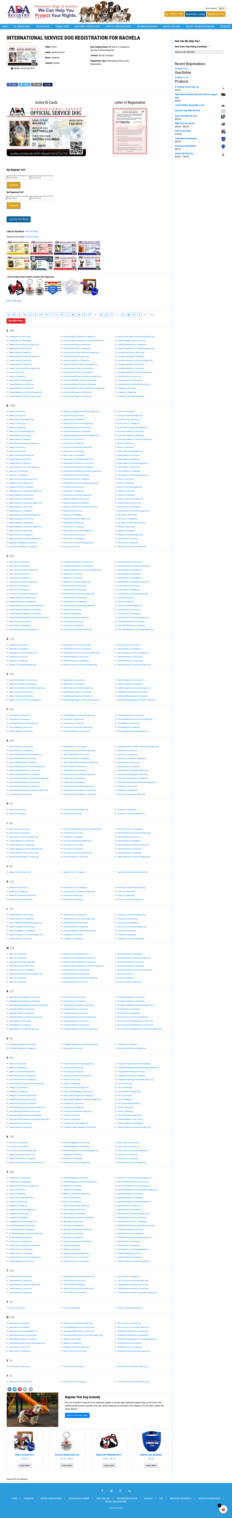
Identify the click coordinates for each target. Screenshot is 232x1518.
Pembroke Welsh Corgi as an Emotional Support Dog (27, 1107)
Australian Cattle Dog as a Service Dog (131, 352)
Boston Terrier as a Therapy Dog (128, 423)
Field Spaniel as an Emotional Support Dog (23, 723)
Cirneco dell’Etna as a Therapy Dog (129, 570)
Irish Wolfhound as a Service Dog (129, 837)
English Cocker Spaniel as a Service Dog (22, 680)
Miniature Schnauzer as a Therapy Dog (131, 966)
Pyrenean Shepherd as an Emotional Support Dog (134, 1127)
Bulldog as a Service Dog (126, 527)
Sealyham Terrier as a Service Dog (20, 1249)
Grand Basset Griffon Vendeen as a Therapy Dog (79, 794)
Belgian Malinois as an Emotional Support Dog (25, 515)
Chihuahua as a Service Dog (72, 574)
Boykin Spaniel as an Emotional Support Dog (133, 463)
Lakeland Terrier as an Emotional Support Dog (78, 919)
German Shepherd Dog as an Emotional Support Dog (26, 766)
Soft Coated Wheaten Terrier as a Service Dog (133, 1182)
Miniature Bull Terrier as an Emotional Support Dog (80, 978)
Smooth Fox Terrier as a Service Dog (75, 1257)
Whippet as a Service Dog (72, 1339)
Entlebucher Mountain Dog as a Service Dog (132, 692)
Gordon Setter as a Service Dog (74, 778)
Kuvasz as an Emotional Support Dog (130, 899)
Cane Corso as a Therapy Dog (19, 590)
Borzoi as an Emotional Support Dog (130, 416)
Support (148, 1498)
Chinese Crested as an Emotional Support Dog (79, 594)
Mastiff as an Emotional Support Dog (75, 954)
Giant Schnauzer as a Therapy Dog (74, 747)
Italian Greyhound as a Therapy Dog (130, 853)
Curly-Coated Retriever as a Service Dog (131, 622)
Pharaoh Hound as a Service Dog (20, 1123)
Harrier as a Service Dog (17, 810)
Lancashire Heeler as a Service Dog (75, 923)
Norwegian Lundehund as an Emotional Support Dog (135, 1005)
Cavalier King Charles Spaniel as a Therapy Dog (25, 614)
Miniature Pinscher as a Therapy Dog (130, 954)
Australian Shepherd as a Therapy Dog (130, 368)
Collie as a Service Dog (125, 598)
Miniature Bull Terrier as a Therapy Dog (76, 974)
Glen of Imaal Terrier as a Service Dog (76, 754)
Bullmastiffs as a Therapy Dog (128, 543)
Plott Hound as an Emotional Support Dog (77, 1076)
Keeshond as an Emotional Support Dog (22, 895)
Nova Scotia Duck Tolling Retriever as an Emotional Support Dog (140, 1029)
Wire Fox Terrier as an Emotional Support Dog (133, 1327)
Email (38, 84)
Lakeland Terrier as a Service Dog (20, 939)
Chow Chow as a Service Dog (73, 622)
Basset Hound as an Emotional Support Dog (24, 443)
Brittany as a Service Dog (126, 491)
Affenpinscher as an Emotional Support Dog (24, 345)
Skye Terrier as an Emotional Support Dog (77, 1241)
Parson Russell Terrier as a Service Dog (22, 1076)
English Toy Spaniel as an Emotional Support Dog (134, 688)
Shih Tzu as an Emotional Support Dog (76, 1206)
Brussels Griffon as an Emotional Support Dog (133, 511)
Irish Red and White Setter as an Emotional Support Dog (82, 829)
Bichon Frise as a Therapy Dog (73, 443)
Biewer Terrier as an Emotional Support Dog (78, 459)
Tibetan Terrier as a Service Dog (74, 1281)
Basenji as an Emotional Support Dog (21, 431)
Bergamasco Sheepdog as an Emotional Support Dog (81, 411)
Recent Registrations (116, 1501)
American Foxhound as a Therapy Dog (76, 360)
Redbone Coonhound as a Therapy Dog (22, 1158)
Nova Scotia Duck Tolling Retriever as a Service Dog (135, 1021)
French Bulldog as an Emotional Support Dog (133, 731)
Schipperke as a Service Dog (18, 1214)
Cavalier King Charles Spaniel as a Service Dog (25, 610)
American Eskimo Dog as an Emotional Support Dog (81, 352)
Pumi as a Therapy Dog (125, 1111)
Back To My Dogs (14, 301)
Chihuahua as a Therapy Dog (72, 578)
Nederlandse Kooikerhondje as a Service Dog (24, 997)
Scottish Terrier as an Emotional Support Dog (24, 1245)
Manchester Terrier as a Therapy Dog (21, 970)
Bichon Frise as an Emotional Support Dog (77, 447)
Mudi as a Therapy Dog (125, 978)
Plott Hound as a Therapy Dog (73, 1072)
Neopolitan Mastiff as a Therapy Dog (21, 1013)
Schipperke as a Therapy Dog (19, 1217)
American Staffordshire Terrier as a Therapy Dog (79, 384)
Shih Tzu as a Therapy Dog (72, 1202)
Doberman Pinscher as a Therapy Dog (76, 661)
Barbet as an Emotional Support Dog (21, 419)
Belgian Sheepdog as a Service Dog (21, 519)
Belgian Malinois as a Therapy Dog (20, 511)
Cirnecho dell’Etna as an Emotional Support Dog (134, 566)
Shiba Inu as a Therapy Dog (72, 1190)
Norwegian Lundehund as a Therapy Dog (131, 1001)
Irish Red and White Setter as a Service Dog (23, 853)
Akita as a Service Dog (16, 372)
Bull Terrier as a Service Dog (127, 515)
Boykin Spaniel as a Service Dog (128, 455)
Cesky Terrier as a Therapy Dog (19, 625)
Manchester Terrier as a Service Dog (21, 966)
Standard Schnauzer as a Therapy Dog (130, 1233)
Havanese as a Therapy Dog (127, 810)
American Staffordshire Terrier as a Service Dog (79, 380)
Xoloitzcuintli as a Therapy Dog (73, 1366)
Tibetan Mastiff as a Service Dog (20, 1277)
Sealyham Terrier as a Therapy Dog (20, 1253)
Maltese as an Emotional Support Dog (22, 962)
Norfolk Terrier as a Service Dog (74, 997)
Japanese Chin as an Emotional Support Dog (133, 872)
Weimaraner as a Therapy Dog (19, 1327)
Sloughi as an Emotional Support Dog (76, 1253)
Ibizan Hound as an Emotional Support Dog (23, 837)
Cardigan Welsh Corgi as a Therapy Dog (22, 602)
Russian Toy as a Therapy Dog (128, 1158)
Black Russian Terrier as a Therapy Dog (76, 479)
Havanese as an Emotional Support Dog (131, 814)
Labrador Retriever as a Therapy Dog (21, 919)
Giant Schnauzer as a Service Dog (20, 794)
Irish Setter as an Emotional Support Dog (77, 841)
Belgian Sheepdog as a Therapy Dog (21, 523)
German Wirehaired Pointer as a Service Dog (24, 782)
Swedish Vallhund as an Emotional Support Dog (134, 1261)
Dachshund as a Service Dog (18, 645)
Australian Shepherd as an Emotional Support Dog (135, 372)
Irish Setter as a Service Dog (73, 833)
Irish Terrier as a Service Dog (73, 845)
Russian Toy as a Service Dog (128, 1155)
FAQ (161, 1498)
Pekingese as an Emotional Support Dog (22, 1095)
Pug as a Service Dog (125, 1084)
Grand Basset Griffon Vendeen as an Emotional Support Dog (138, 747)
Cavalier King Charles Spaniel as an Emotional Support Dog (29, 617)
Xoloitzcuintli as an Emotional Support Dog (132, 1366)
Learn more (25, 1465)
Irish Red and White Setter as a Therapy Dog (24, 857)
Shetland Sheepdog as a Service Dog (21, 1261)
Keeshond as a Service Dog (18, 887)
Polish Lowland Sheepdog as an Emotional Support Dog (82, 1099)
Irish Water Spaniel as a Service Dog (75, 857)
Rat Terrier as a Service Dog (18, 1143)
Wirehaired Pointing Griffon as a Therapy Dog (133, 1335)
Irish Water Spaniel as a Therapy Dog (130, 829)
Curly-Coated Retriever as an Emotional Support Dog (135, 629)
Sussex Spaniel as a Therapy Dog (129, 1245)
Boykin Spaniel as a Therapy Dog (129, 459)
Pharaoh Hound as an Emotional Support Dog (78, 1064)
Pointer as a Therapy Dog (71, 1084)
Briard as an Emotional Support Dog (130, 487)
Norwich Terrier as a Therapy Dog (129, 1013)
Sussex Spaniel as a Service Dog (129, 1241)
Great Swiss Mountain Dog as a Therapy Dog (133, 778)
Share (13, 84)
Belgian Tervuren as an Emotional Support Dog (25, 539)
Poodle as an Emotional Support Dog (75, 1123)
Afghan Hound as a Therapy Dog (20, 352)
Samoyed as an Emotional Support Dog (22, 1210)
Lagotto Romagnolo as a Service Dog (22, 927)
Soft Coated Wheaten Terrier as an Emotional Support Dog (137, 1190)
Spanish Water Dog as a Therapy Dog (130, 1198)
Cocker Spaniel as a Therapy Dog (129, 590)
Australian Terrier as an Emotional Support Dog (134, 384)
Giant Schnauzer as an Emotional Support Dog (79, 750)
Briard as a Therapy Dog (126, 483)
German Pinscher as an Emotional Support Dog (25, 754)
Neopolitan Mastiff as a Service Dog (21, 1009)
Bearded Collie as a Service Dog (20, 459)
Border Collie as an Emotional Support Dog (77, 531)
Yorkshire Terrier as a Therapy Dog (75, 1382)
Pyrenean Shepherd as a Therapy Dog (130, 1123)
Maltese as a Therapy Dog (18, 958)
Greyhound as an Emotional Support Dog (131, 794)
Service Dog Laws (171, 26)
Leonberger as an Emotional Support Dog (132, 915)
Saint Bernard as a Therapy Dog (19, 1182)
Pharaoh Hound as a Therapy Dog (20, 1127)
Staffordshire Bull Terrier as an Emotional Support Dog (136, 1226)
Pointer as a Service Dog (71, 1080)
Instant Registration (51, 1498)
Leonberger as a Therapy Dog (73, 939)
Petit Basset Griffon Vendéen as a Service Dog (25, 1111)
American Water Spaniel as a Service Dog (77, 392)
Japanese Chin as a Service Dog (20, 872)
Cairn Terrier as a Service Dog (19, 562)
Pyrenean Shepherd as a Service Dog (130, 1119)
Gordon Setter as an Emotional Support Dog (78, 786)
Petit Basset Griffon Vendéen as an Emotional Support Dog (29, 1119)
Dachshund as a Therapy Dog (18, 649)
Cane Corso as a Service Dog (19, 586)
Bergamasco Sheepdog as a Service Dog (23, 543)
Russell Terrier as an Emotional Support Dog (133, 1151)
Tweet (25, 84)
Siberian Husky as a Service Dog (74, 1210)
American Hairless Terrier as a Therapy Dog (78, 372)
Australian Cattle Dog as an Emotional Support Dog (135, 360)
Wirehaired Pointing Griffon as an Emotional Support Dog (137, 1339)
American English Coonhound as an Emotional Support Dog (83, 341)
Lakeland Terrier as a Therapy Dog (74, 915)
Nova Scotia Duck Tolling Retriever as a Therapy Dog (135, 1025)
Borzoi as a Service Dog (71, 546)
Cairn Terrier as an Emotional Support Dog (23, 570)
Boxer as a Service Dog (125, 443)
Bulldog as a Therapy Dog (126, 531)
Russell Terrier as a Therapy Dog (128, 1146)
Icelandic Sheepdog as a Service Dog (21, 841)
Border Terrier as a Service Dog (73, 535)
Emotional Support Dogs (87, 26)
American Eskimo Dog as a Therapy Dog (76, 348)
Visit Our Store (32, 237)
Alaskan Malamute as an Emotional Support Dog (25, 392)
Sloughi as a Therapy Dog (71, 1249)
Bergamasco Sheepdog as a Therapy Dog (23, 546)
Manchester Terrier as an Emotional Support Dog (25, 974)
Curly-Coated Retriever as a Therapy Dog (131, 625)
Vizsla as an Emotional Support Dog (130, 1308)
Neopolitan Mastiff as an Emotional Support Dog (25, 1017)
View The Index (31, 231)
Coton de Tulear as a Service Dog (129, 610)
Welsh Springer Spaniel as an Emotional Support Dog (27, 1343)
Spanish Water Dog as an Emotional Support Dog (134, 1202)
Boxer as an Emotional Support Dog (130, 451)
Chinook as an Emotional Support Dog (76, 617)
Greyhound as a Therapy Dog (127, 790)
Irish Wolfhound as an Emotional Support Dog (133, 845)
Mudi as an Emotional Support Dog (129, 982)
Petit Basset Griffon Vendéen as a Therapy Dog (25, 1115)
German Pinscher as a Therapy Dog (21, 750)
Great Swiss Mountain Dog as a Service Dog (133, 774)
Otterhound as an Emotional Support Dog (132, 1048)
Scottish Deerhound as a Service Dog (21, 1226)
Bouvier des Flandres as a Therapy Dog (131, 435)
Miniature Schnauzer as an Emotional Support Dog (135, 970)
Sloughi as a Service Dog (71, 1245)
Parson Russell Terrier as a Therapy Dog (22, 1080)
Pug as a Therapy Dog (125, 1087)
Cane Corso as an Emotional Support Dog (23, 594)
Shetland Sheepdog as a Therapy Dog (75, 1178)
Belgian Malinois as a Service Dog (20, 507)
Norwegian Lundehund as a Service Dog (131, 997)
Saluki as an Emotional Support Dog (21, 1198)
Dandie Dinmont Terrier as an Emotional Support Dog (81, 653)
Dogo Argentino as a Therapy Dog (129, 649)
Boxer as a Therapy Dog (126, 447)
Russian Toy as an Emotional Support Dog (132, 1162)
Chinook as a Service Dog (72, 610)
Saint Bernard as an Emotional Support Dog (23, 1186)
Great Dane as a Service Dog (127, 750)
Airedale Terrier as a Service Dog (20, 360)
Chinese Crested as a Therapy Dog (74, 590)
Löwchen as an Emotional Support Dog (131, 939)
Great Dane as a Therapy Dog (127, 754)
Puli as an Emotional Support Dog (129, 1103)
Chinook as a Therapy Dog (72, 614)
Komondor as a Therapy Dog (73, 899)
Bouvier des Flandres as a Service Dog (131, 431)
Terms (111, 1508)
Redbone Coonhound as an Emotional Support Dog (26, 1162)
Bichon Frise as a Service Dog (73, 439)
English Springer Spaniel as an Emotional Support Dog (81, 700)
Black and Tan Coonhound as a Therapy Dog (78, 467)
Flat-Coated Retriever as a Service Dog (76, 731)
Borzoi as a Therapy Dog (126, 411)
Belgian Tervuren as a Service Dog (20, 531)
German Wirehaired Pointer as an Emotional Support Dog (28, 790)
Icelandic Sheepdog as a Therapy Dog (21, 845)
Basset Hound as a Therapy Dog (20, 439)
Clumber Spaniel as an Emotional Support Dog (133, 582)
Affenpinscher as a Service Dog (19, 337)
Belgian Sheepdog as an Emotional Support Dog (25, 527)
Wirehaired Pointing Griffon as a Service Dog (133, 1331)
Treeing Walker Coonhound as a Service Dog (133, 1285)
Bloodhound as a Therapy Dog (73, 491)
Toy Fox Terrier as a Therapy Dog (129, 1277)
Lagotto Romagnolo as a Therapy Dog (22, 931)
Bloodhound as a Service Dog (73, 487)
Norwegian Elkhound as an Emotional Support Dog (80, 1029)
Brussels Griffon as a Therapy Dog (129, 507)
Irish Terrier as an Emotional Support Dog (77, 853)
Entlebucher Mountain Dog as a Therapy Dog (133, 696)
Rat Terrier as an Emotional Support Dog (22, 1151)
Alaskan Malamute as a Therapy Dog (21, 388)
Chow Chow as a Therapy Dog (73, 625)
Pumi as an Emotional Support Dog (129, 1115)
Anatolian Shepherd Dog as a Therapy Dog (132, 345)
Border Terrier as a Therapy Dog (74, 539)
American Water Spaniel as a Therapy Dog (77, 396)
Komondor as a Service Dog (72, 895)
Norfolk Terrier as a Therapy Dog (74, 1001)
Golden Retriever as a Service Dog (74, 766)
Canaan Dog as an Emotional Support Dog (23, 582)
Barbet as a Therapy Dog (17, 416)
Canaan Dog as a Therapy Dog (19, 578)
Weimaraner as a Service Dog (19, 1323)
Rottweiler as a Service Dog (72, 1155)
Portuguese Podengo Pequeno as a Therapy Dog (134, 1064)
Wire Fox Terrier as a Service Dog (74, 1351)
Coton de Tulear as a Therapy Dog (129, 614)
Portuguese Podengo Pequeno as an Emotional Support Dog (138, 1068)
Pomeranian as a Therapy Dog (73, 1107)
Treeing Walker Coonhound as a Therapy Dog (133, 1288)
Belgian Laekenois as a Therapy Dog (21, 499)
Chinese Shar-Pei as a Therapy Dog (75, 602)
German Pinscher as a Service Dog (20, 747)
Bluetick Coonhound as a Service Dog (76, 499)
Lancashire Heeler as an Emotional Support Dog (79, 931)
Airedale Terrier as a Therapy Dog (20, 364)
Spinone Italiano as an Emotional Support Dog (133, 1214)
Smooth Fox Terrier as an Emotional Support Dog (134, 1178)
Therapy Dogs (62, 26)
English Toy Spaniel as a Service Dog (130, 680)
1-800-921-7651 (175, 14)
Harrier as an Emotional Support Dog (75, 810)
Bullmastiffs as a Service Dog (128, 539)
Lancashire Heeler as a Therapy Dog (75, 927)
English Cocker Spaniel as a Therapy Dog (23, 684)
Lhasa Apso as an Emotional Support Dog (132, 927)
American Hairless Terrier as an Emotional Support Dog (82, 376)
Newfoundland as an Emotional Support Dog (24, 1029)
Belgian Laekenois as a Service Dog (21, 495)
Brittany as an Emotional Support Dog (130, 499)
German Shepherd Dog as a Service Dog (22, 758)
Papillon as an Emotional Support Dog (22, 1072)
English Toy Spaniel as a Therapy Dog (130, 684)
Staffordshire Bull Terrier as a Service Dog (132, 1217)
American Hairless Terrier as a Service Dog (78, 368)
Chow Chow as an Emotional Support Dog (77, 629)
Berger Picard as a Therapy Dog (73, 419)
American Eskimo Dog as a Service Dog (76, 345)
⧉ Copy (47, 84)
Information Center (147, 26)
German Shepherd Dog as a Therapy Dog (22, 762)
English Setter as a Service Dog (73, 680)
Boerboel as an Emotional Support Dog (76, 519)
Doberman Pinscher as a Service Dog (75, 657)
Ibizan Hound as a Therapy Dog (19, 833)
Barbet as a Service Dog (17, 411)
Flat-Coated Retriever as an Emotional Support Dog (135, 719)
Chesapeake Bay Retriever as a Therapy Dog (78, 566)
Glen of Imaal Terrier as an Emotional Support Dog (80, 762)
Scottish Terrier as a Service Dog (20, 1237)
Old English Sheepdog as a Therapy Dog (22, 1048)
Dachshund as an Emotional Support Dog (23, 653)
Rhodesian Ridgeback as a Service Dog (76, 1143)
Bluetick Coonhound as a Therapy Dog (76, 503)
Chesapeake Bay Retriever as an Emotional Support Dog (82, 570)
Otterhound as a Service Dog (73, 1048)
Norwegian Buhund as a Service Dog (75, 1009)
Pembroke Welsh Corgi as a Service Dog (22, 1099)
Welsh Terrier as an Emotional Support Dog (78, 1323)
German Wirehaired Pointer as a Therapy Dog (24, 786)
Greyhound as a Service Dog (127, 786)
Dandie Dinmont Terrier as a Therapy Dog (77, 649)
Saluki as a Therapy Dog (17, 1194)
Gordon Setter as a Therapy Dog (74, 782)
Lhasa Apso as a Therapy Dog (128, 923)
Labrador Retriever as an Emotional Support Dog (25, 923)
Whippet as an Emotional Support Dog (76, 1347)
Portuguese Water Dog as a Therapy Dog (131, 1076)
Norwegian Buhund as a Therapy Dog (75, 1013)
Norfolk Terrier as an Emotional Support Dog (78, 1005)
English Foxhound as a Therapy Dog (21, 696)
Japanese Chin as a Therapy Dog (74, 872)
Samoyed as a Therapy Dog (18, 1206)
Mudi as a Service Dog (125, 974)
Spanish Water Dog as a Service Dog (130, 1194)
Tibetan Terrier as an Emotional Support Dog (78, 1288)
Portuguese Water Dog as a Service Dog (131, 1072)
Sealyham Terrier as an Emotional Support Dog (25, 1257)
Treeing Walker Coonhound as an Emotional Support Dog (137, 1292)
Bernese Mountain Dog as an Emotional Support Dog (81, 435)
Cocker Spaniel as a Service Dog (129, 586)
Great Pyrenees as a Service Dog (129, 762)
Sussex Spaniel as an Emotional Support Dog (133, 1249)
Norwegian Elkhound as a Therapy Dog (76, 1025)
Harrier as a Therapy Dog (17, 814)
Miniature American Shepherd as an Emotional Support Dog (83, 966)
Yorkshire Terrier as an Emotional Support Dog (133, 1382)
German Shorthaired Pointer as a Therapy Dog (24, 774)
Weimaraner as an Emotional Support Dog (23, 1331)
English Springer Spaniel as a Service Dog (77, 692)
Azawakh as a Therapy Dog (127, 392)
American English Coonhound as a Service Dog (25, 396)
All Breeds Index (22, 26)
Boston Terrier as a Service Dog (128, 419)
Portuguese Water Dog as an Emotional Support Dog (135, 1080)
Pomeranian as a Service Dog (73, 1103)
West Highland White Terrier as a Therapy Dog (78, 1331)
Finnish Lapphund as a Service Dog (20, 727)
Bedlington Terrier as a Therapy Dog (21, 487)
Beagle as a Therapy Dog (17, 451)
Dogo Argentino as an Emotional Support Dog (133, 653)
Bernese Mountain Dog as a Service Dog (76, 427)
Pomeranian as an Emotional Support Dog (77, 1111)
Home (5, 26)
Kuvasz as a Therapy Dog (126, 895)
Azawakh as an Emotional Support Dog (131, 396)
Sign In (221, 8)
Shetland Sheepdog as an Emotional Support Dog (80, 1182)
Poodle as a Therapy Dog (71, 1119)
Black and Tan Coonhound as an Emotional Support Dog (82, 471)
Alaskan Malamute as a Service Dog (21, 384)
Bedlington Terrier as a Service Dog (21, 483)
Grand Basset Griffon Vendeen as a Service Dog (79, 790)
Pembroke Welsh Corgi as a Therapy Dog (23, 1103)
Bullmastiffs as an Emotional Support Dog (132, 546)
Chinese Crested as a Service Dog (74, 586)
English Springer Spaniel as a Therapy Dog (77, 696)
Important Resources (180, 1498)
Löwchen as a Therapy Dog (127, 935)
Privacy (120, 1508)
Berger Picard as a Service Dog (73, 416)
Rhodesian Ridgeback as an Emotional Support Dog (80, 1151)
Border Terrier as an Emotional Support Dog (78, 543)
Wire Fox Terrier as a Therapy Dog (129, 1323)
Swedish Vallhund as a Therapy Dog (130, 1257)
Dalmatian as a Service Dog (18, 657)
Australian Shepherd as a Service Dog (130, 364)
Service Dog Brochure (210, 1498)
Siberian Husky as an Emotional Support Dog (78, 1217)
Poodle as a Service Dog (71, 1115)
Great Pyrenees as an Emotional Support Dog (133, 770)
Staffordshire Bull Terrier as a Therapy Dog (132, 1221)
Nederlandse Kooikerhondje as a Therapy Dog (24, 1001)
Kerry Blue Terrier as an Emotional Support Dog (79, 892)
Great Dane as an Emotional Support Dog (131, 758)
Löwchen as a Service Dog (126, 931)
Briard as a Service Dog (125, 479)
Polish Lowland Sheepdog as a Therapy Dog (78, 1095)
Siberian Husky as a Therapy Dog (74, 1214)
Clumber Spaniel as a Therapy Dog (129, 578)
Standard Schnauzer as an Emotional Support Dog (134, 1237)
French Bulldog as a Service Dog (128, 723)
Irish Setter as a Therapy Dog (73, 837)
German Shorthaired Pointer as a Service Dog (24, 770)
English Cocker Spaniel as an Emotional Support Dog (27, 688)
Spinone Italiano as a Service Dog (129, 1206)
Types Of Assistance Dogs (118, 26)
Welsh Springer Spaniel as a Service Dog (22, 1335)
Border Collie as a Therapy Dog (73, 527)
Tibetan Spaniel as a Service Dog (20, 1288)
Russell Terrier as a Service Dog (128, 1143)
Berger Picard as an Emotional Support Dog (78, 423)
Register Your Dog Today (77, 1415)
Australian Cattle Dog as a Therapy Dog (131, 356)
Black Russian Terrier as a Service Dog (76, 475)
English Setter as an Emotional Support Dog (78, 688)
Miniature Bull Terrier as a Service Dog (76, 970)
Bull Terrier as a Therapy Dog (127, 519)
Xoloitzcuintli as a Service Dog (19, 1366)
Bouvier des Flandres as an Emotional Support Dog (135, 439)
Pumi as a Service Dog (125, 1107)
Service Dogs (42, 26)
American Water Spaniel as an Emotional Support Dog (136, 337)
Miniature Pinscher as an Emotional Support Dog (134, 958)
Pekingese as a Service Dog (18, 1087)
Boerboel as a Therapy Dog (72, 515)
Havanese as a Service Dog (72, 814)
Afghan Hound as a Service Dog (19, 348)
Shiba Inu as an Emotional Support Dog (76, 1194)
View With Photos (15, 321)
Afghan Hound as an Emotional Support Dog (24, 356)
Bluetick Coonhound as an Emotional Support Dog (80, 507)
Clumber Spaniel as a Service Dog (129, 574)
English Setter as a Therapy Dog (74, 684)
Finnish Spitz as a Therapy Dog (73, 723)
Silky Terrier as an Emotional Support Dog (77, 1229)
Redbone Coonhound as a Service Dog (22, 1155)
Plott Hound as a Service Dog (73, 1068)
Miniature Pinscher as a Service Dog (75, 982)
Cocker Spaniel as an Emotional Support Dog (133, 594)
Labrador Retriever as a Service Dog (21, 915)
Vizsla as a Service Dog (17, 1308)
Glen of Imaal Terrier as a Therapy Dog (76, 758)
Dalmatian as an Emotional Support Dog (22, 665)
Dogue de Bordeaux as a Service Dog (130, 657)
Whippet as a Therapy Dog (72, 1343)
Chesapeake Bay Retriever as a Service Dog (78, 562)
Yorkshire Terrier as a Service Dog (20, 1382)
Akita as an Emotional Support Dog (21, 380)
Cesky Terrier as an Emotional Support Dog (23, 629)
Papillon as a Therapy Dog (18, 1068)
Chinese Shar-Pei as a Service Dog (74, 598)
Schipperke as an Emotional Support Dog (23, 1221)
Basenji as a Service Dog (17, 423)
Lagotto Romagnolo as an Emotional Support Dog (26, 935)
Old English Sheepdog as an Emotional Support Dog (80, 1044)
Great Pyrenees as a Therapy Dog (129, 766)
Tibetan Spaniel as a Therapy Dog (20, 1292)
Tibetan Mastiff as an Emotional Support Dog (24, 1285)
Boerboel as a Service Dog (72, 511)
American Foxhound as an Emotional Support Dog (80, 364)
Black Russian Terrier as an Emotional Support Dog (80, 483)
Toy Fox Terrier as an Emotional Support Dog (133, 1281)
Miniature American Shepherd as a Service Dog (79, 958)
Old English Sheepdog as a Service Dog (22, 1044)
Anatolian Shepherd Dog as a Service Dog (132, 341)
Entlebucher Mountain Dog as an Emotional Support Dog (137, 700)
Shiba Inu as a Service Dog (72, 1186)
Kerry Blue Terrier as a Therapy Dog (75, 887)
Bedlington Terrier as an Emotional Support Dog (25, 491)
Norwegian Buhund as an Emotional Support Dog (79, 1017)
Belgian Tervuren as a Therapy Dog (20, 535)
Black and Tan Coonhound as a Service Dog (78, 463)
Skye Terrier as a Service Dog (73, 1233)
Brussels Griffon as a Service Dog (129, 503)
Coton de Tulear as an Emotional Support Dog (133, 617)
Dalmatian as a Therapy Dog (18, 661)
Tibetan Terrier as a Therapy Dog (74, 1285)
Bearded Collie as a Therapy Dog (20, 463)
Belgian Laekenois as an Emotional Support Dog (25, 503)
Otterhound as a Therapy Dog (127, 1044)
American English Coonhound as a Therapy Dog (79, 337)
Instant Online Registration (200, 26)
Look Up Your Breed (18, 219)
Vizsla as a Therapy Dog (71, 1308)
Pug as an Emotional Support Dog (129, 1091)
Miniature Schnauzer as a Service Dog (130, 962)
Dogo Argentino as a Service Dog (129, 645)
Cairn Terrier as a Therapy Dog (19, 566)
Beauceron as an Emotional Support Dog (23, 479)
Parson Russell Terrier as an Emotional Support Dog (26, 1084)
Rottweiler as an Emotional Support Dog (76, 1162)
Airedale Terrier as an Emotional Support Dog (24, 368)
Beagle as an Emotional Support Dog (21, 455)
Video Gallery (103, 1498)
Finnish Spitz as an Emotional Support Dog (77, 727)
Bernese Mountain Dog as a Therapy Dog (77, 431)
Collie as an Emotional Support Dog (130, 606)
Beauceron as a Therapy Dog (18, 475)
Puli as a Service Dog (125, 1095)
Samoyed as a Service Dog (18, 1202)
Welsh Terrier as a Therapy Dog (19, 1351)
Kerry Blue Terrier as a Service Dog (20, 899)
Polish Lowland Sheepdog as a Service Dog (78, 1091)
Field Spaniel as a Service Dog (19, 715)
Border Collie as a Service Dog (73, 523)
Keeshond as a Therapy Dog (18, 892)
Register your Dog (216, 14)
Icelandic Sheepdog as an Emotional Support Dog (25, 849)
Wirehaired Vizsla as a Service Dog (129, 1343)
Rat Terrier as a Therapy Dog (18, 1146)
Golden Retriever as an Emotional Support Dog (79, 774)
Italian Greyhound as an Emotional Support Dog (134, 857)
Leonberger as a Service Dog (73, 935)
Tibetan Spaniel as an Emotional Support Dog (78, 1277)
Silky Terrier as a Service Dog (73, 1221)
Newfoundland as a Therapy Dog (20, 1025)
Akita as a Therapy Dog (17, 376)
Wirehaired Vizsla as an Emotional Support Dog (134, 1351)
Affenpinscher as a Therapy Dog (20, 341)
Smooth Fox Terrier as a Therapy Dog (76, 1261)
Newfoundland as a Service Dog (19, 1021)
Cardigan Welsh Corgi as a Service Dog (22, 598)
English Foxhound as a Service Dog (21, 692)
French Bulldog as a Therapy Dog (129, 727)
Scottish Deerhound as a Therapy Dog (22, 1229)
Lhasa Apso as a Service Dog (127, 919)
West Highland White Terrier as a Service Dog (78, 1327)
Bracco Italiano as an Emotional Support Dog (133, 475)
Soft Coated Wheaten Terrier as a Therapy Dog (133, 1186)
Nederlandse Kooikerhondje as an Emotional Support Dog (28, 1005)
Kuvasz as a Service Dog (126, 892)
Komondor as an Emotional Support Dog (131, 887)
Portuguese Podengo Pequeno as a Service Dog (79, 1127)
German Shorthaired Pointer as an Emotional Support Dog (28, 778)
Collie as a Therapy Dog (126, 602)
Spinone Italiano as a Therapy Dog (129, 1210)
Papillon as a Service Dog (17, 1064)
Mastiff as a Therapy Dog (17, 982)
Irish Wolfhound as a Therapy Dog (129, 841)
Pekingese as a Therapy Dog (18, 1091)
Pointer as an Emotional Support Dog (75, 1087)
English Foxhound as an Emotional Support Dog (25, 700)
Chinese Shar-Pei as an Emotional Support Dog (79, 606)
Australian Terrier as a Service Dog (129, 376)
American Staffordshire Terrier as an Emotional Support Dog (83, 388)
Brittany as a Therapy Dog (126, 495)
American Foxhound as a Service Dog (76, 356)
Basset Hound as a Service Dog (19, 435)
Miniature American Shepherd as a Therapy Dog (79, 962)
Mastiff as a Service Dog (17, 978)
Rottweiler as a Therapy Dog (72, 1158)
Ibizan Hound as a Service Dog (19, 829)
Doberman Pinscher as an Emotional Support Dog (80, 665)
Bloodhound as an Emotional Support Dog (77, 495)
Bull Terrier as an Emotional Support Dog (131, 523)
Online (182, 68)
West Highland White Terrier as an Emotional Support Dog (82, 1335)
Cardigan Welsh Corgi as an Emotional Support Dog (26, 606)
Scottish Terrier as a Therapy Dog (20, 1241)
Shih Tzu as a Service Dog (72, 1198)
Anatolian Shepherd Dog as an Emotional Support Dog (136, 348)
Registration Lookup (195, 14)
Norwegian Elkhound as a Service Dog (76, 1021)
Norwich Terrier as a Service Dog (129, 1009)
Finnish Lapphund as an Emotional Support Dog (79, 715)
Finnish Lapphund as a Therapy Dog (21, 731)
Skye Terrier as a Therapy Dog (73, 1237)
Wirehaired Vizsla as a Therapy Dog (130, 1347)
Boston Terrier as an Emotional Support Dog (133, 427)
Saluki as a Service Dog (17, 1190)
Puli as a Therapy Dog (125, 1099)
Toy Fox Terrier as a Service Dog (74, 1292)
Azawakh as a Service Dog (127, 388)
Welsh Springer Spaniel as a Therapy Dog (23, 1339)
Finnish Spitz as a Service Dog (73, 719)
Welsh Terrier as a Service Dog (19, 1347)
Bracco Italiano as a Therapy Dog (129, 471)
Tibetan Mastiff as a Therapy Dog (20, 1281)
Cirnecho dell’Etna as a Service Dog (130, 562)
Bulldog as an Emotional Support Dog (130, 535)
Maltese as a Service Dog (17, 954)
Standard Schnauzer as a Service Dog (130, 1229)
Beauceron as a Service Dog (18, 471)
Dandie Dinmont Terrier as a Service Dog (77, 645)
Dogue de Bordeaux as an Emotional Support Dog (134, 665)
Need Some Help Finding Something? (192, 46)
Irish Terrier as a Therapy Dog (73, 849)
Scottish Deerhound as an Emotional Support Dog (26, 1233)
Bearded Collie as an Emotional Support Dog (24, 467)
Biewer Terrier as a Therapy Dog (74, 455)
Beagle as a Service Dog (17, 447)
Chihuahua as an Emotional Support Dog (76, 582)
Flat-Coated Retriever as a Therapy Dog (131, 715)
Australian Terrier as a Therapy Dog (130, 380)
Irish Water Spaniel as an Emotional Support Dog (134, 833)
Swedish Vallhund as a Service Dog (129, 1253)
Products (225, 26)
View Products (210, 8)
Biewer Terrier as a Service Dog (73, 451)
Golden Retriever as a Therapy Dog (75, 770)
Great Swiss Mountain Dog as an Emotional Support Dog (137, 782)
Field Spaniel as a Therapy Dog (19, 719)
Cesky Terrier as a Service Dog (19, 622)
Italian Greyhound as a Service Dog (129, 849)
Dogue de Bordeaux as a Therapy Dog (130, 661)
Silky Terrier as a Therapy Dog (73, 1226)
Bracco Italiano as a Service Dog (129, 467)
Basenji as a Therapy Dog (17, 427)
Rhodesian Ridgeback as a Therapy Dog (76, 1146)
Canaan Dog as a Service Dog (19, 574)
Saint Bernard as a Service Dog (19, 1178)
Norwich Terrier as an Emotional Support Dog (133, 1017)
